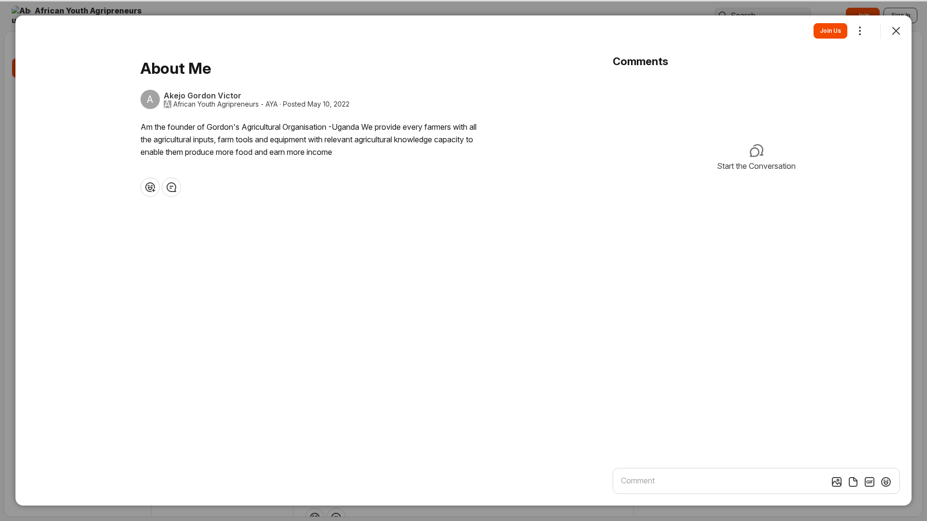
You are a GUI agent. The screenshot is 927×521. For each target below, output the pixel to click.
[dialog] (463, 260)
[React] (150, 187)
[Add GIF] (869, 482)
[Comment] (171, 187)
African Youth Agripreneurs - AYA (225, 104)
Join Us (830, 30)
